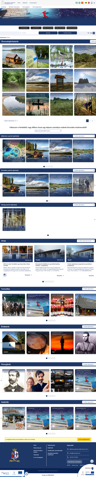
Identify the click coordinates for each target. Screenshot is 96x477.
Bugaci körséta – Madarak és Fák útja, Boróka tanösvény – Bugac (12, 71)
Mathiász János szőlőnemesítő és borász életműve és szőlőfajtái (12, 371)
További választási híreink (85, 241)
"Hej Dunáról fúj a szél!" (10, 46)
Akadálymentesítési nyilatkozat (53, 453)
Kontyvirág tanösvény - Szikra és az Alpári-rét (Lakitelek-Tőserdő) (36, 95)
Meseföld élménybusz (9, 408)
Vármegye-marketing (58, 408)
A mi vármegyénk (38, 457)
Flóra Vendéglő (80, 295)
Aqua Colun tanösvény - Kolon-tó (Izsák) (60, 47)
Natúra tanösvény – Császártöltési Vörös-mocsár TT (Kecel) (84, 96)
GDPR (68, 465)
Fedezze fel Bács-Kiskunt (38, 451)
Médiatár (25, 3)
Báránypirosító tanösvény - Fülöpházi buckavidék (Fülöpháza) (83, 48)
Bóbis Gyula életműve (82, 332)
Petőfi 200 (50, 448)
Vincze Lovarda (8, 295)
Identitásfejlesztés (81, 408)
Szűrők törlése (67, 33)
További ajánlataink (79, 136)
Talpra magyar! (32, 370)
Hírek (18, 3)
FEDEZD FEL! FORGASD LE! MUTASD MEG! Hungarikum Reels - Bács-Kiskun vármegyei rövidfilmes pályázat (84, 373)
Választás (36, 454)
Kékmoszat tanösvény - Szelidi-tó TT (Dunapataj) (12, 95)
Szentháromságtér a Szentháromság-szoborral (59, 333)
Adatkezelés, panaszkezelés (55, 450)
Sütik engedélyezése (84, 439)
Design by (48, 475)
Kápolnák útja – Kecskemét (83, 70)
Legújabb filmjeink (57, 370)
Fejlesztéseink (51, 445)
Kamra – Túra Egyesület (58, 295)
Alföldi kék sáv (31, 46)
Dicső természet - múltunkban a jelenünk (36, 71)
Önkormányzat (37, 448)
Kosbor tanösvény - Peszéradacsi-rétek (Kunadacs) (60, 95)
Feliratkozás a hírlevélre (74, 462)
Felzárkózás (31, 408)
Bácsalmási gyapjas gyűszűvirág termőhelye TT (36, 295)
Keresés (48, 33)
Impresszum (75, 465)
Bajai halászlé (31, 332)
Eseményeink (33, 3)
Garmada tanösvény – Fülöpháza (60, 70)
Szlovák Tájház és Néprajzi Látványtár (11, 333)
